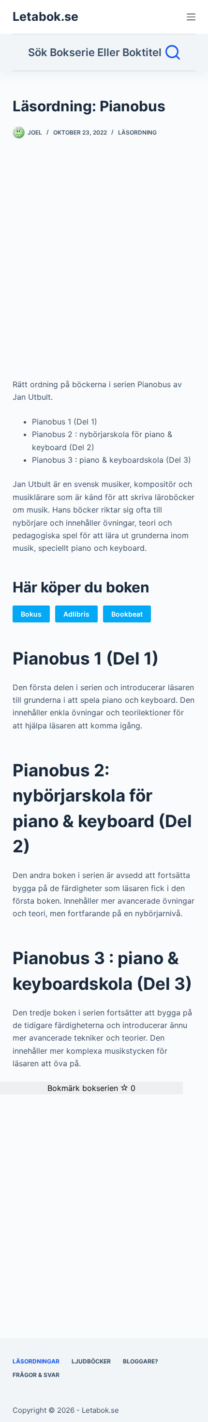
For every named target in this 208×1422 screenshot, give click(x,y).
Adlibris (76, 614)
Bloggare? (140, 1361)
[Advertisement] (104, 262)
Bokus (31, 614)
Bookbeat (127, 614)
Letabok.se (45, 16)
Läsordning (137, 132)
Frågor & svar (36, 1374)
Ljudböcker (91, 1361)
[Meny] (191, 17)
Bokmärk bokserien (91, 1088)
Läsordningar (36, 1361)
